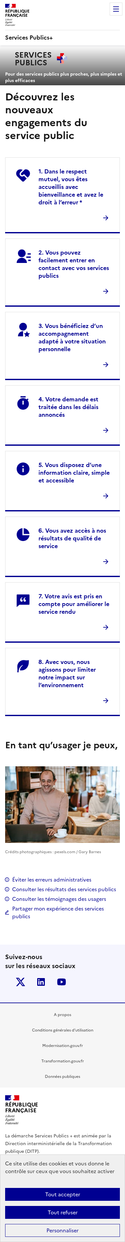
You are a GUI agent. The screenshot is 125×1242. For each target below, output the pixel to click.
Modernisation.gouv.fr (62, 1046)
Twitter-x (20, 982)
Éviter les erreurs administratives (51, 879)
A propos (62, 1015)
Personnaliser (62, 1230)
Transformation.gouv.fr (62, 1061)
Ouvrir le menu (116, 9)
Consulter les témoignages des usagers (59, 899)
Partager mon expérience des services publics (58, 912)
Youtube (61, 982)
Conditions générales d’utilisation (62, 1030)
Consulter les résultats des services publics (64, 889)
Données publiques (62, 1076)
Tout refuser (63, 1212)
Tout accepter (62, 1194)
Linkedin (41, 982)
